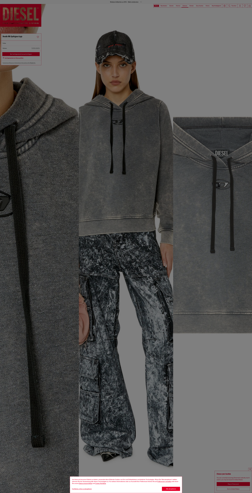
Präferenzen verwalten (164, 481)
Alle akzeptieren (171, 489)
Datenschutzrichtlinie (85, 483)
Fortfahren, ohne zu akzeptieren (82, 489)
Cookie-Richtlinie (100, 483)
